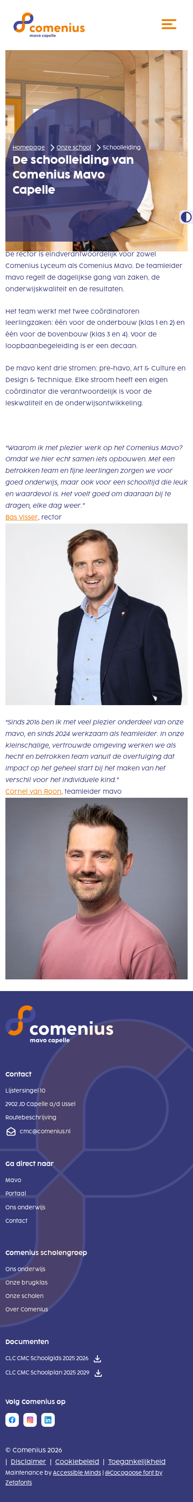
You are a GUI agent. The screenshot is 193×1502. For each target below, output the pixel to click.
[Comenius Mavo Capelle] (49, 25)
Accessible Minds (77, 1473)
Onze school (74, 148)
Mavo (13, 1180)
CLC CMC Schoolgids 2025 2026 (46, 1359)
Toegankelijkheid (137, 1462)
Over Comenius (26, 1309)
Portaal (15, 1194)
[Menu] (171, 25)
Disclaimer (28, 1462)
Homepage (29, 148)
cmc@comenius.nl (45, 1131)
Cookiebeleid (77, 1462)
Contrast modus (186, 217)
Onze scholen (24, 1296)
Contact (16, 1221)
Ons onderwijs (25, 1207)
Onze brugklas (26, 1283)
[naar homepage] (59, 1041)
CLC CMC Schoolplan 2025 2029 (47, 1374)
